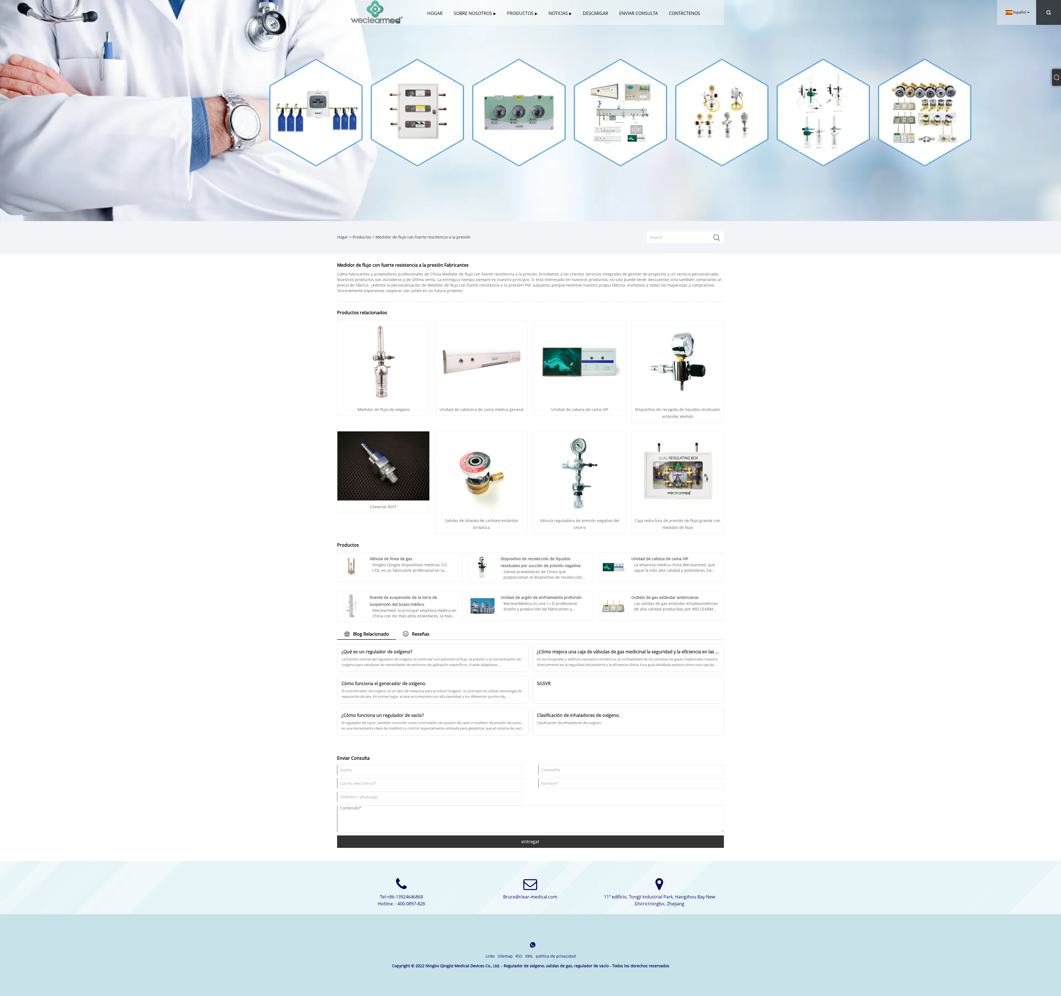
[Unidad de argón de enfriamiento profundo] (483, 605)
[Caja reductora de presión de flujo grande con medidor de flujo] (677, 472)
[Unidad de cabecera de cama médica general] (481, 361)
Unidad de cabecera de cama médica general (482, 409)
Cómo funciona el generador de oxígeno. (384, 683)
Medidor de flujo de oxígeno (383, 409)
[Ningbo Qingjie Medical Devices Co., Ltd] (376, 12)
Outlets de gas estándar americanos (664, 597)
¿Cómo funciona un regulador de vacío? (383, 715)
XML (529, 956)
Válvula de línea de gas (391, 558)
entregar (530, 841)
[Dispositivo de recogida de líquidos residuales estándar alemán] (677, 361)
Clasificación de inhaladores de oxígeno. (578, 715)
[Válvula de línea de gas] (352, 566)
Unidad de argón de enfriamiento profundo (541, 597)
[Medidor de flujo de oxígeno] (383, 361)
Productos (362, 237)
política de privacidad (556, 956)
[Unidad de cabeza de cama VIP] (579, 361)
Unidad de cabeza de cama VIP (579, 409)
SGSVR (544, 683)
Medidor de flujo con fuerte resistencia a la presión (423, 237)
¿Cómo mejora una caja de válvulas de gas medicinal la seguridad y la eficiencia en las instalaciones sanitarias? (628, 652)
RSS (519, 956)
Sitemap (505, 956)
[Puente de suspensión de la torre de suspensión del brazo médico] (352, 605)
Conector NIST (383, 506)
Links (490, 956)
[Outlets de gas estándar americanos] (614, 605)
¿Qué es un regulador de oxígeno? (377, 652)
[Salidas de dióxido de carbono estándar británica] (481, 472)
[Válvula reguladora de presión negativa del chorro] (579, 472)
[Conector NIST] (383, 465)
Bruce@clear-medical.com (530, 897)
